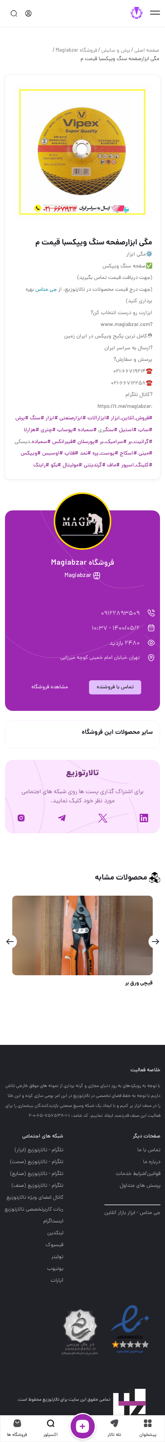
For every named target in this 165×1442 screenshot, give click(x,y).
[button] (155, 941)
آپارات (57, 1281)
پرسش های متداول (140, 1186)
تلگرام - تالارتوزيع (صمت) (36, 1162)
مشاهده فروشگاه (49, 687)
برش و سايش (115, 51)
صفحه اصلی (146, 51)
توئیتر (57, 1257)
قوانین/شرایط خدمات (138, 1174)
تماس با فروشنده (115, 687)
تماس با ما (148, 1150)
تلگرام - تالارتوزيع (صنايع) (36, 1174)
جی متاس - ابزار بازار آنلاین (132, 1213)
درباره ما (151, 1162)
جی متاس (46, 290)
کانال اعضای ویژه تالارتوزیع (35, 1198)
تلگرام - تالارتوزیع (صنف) (37, 1186)
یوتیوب (55, 1269)
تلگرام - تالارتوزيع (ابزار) (39, 1150)
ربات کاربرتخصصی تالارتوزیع (34, 1210)
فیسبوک (54, 1245)
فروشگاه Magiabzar (76, 51)
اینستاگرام (53, 1221)
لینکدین (55, 1233)
